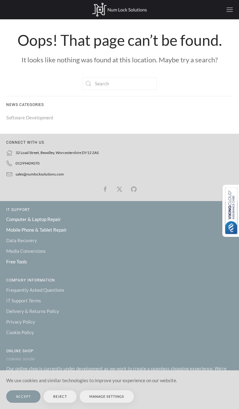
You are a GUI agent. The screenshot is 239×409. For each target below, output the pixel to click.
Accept (23, 396)
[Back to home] (119, 9)
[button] (230, 9)
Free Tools (16, 261)
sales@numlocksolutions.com (40, 174)
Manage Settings (106, 396)
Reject (60, 396)
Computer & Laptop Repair (33, 219)
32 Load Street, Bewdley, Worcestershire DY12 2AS (57, 152)
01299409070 (28, 163)
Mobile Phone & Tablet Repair (36, 230)
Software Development (30, 117)
